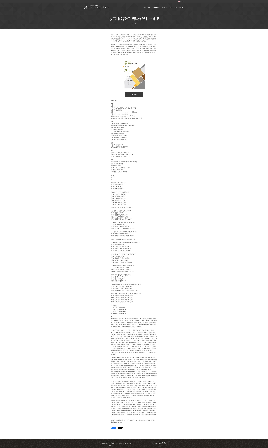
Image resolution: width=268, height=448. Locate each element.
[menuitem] (145, 7)
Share (114, 427)
